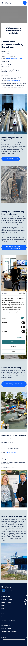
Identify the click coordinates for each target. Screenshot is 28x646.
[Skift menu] (25, 3)
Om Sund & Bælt (6, 599)
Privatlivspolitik (6, 628)
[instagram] (25, 603)
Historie (3, 605)
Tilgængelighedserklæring (9, 631)
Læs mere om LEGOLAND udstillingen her (14, 384)
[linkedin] (25, 599)
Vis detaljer (20, 337)
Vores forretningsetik (8, 620)
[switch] (23, 322)
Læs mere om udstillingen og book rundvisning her (14, 247)
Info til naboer (5, 596)
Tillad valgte (13, 346)
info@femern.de (11, 452)
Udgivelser (4, 617)
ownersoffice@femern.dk (14, 58)
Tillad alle (13, 342)
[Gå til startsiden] (9, 2)
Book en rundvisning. (13, 80)
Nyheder (4, 614)
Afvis (13, 351)
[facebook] (25, 596)
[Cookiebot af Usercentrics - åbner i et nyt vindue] (19, 293)
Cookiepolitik (5, 625)
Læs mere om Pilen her (11, 159)
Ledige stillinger (6, 602)
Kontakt (3, 608)
